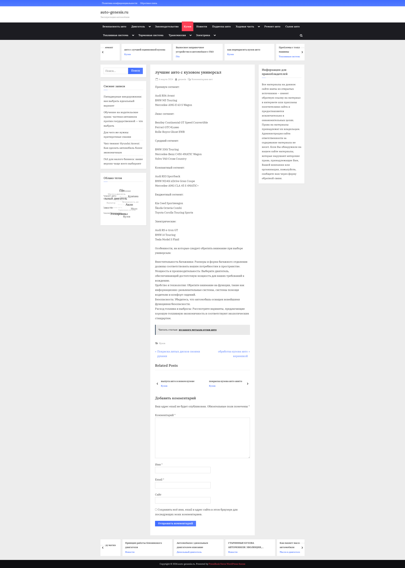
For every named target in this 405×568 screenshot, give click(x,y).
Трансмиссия (177, 35)
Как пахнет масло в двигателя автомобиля (280, 545)
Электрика (203, 35)
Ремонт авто (272, 26)
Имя (159, 464)
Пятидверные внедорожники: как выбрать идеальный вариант (123, 101)
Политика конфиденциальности (119, 3)
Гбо (160, 56)
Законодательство (167, 26)
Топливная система (115, 35)
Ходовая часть (245, 26)
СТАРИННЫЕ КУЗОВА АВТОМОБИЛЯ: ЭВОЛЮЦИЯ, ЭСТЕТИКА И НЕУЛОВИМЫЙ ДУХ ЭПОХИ (230, 545)
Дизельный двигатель (171, 551)
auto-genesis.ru (114, 12)
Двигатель (138, 26)
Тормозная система (150, 35)
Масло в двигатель (272, 551)
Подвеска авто (221, 26)
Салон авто (292, 26)
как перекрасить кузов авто (226, 49)
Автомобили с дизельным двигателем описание (174, 545)
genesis (182, 79)
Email (159, 479)
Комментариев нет (202, 79)
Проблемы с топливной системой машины (282, 49)
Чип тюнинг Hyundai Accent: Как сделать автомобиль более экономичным (123, 148)
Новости (201, 26)
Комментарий (165, 415)
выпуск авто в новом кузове (177, 381)
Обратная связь (148, 3)
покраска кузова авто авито (225, 381)
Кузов (187, 26)
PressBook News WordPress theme (227, 563)
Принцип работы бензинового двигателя (125, 545)
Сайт (158, 494)
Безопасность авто (114, 26)
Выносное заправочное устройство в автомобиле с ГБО (177, 49)
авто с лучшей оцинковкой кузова (127, 49)
